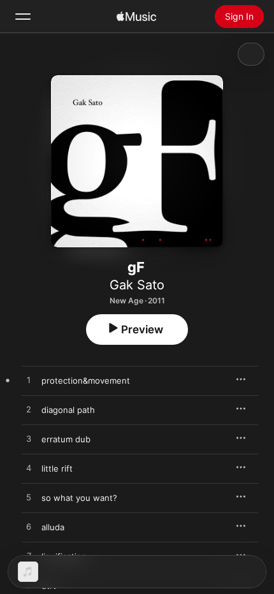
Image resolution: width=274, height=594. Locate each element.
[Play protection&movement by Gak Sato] (28, 380)
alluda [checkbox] (52, 527)
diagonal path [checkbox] (68, 410)
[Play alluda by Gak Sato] (28, 527)
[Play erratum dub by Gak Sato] (28, 439)
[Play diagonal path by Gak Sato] (28, 410)
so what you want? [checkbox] (79, 498)
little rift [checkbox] (57, 468)
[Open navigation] (23, 17)
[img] (136, 16)
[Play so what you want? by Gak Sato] (28, 497)
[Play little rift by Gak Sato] (28, 468)
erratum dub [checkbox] (65, 439)
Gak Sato (137, 285)
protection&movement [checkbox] (85, 380)
